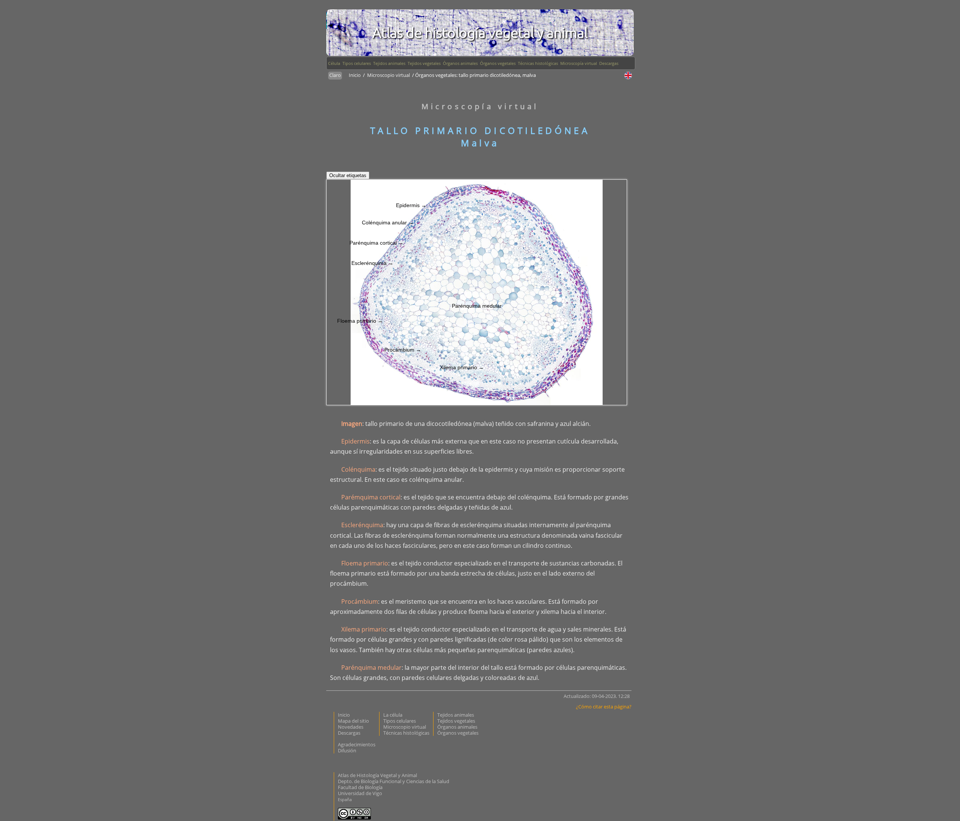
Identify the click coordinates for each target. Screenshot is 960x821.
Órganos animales (460, 63)
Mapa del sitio (353, 720)
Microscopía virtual (578, 63)
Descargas (608, 63)
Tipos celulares (356, 63)
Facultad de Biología (360, 787)
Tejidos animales (389, 63)
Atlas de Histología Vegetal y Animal (377, 775)
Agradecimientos (356, 744)
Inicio (355, 75)
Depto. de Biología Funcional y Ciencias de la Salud (393, 781)
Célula (334, 63)
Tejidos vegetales (424, 63)
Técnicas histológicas (538, 63)
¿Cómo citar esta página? (604, 706)
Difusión (347, 750)
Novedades (350, 726)
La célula (392, 714)
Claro (335, 75)
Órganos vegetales (498, 63)
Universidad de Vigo (360, 793)
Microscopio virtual (389, 75)
